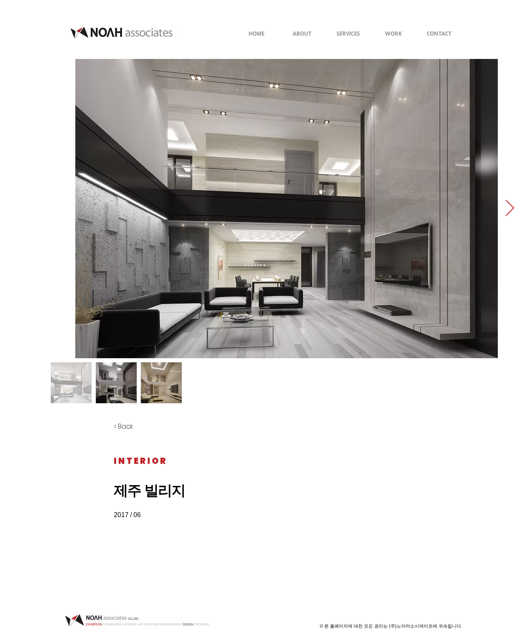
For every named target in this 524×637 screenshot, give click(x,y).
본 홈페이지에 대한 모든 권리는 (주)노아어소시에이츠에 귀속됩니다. (393, 625)
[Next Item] (510, 208)
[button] (393, 33)
